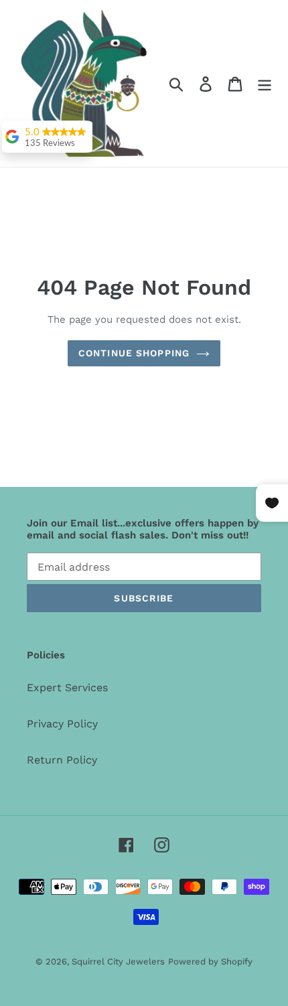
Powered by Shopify (210, 961)
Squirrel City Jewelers (118, 961)
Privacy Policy (62, 723)
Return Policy (62, 759)
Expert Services (67, 687)
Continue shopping (134, 353)
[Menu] (264, 83)
